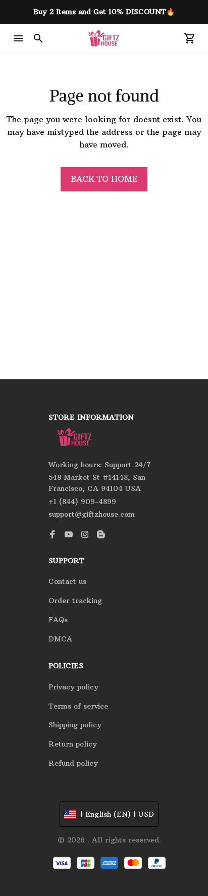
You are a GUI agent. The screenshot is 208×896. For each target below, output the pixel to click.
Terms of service (78, 706)
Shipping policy (74, 724)
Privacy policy (73, 686)
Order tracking (75, 600)
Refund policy (73, 763)
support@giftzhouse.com (91, 514)
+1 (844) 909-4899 (82, 501)
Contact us (67, 581)
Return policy (72, 744)
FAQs (58, 619)
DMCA (60, 638)
